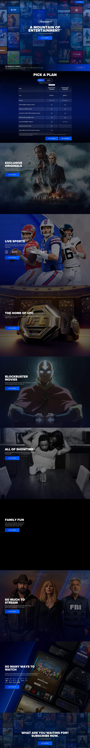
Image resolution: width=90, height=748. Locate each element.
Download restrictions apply (62, 134)
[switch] (45, 80)
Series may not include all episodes (27, 135)
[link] (79, 2)
